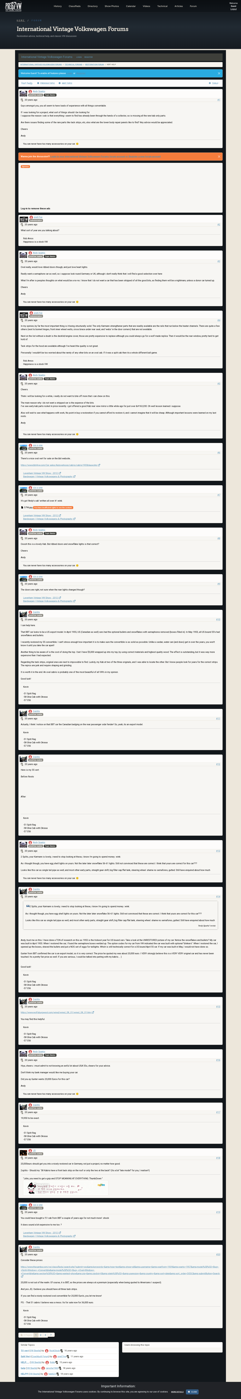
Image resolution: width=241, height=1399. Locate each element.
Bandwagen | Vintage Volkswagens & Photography (48, 476)
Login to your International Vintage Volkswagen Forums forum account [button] (87, 156)
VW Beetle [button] (35, 1350)
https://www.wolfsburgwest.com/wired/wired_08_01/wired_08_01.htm (56, 1012)
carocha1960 (52, 1368)
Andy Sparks (39, 91)
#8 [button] (218, 538)
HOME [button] (21, 20)
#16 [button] (218, 1060)
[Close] (219, 73)
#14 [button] (218, 896)
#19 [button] (218, 1212)
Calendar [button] (131, 6)
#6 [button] (218, 452)
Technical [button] (162, 6)
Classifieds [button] (75, 6)
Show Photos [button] (112, 6)
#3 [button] (218, 261)
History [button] (58, 6)
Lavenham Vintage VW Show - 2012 (40, 473)
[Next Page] (51, 1335)
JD (34, 1150)
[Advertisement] (104, 187)
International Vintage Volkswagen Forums (41, 64)
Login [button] (69, 73)
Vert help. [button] (27, 83)
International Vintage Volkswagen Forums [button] (46, 57)
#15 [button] (218, 1006)
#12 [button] (218, 764)
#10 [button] (218, 619)
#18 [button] (218, 1158)
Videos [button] (146, 6)
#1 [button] (218, 100)
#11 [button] (218, 718)
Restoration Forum (94, 64)
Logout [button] (234, 9)
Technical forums (73, 64)
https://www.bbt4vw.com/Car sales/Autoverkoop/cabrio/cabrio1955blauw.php (59, 465)
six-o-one (38, 445)
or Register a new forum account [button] (143, 156)
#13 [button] (218, 851)
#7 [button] (218, 495)
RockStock (54, 1350)
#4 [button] (218, 320)
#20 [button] (218, 1254)
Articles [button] (179, 6)
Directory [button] (93, 6)
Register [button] (81, 73)
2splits (36, 612)
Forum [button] (193, 6)
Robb (52, 1362)
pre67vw (38, 217)
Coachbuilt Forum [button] (40, 1356)
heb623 (52, 1374)
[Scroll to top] (235, 1394)
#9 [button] (218, 584)
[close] (219, 156)
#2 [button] (218, 224)
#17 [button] (218, 1112)
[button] (13, 6)
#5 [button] (218, 383)
